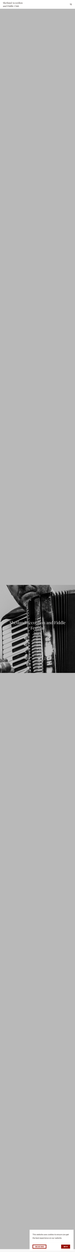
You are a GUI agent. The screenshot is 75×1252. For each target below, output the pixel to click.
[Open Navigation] (71, 4)
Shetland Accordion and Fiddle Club (13, 4)
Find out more (39, 1247)
